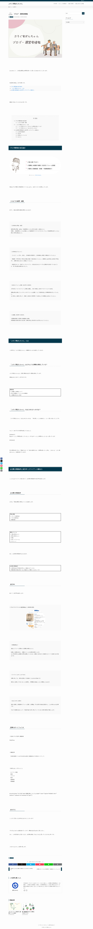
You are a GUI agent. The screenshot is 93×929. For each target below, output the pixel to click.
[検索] (83, 0)
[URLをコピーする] (57, 864)
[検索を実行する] (83, 13)
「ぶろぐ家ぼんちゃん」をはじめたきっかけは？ (27, 128)
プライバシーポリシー (43, 925)
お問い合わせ (51, 925)
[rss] (82, 0)
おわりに (19, 136)
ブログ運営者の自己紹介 (16, 86)
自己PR (19, 133)
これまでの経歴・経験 (22, 122)
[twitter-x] (26, 890)
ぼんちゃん (15, 890)
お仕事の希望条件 (21, 131)
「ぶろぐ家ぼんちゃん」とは (17, 88)
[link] (24, 890)
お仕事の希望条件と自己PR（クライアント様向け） (23, 90)
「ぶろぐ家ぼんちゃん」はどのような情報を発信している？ (30, 126)
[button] (13, 864)
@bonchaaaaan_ (38, 175)
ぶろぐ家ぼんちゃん (16, 3)
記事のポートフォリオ (22, 135)
